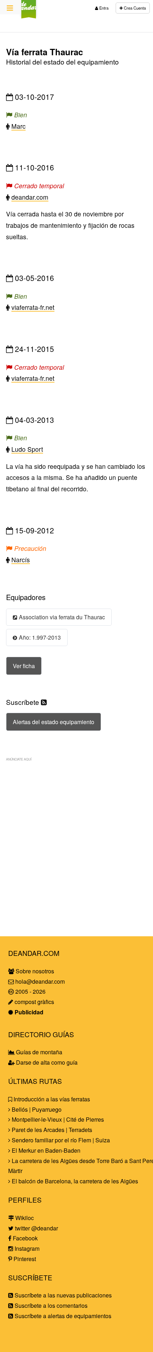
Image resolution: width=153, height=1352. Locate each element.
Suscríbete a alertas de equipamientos (62, 1316)
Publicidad (28, 1012)
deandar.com (29, 197)
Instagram (26, 1248)
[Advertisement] (76, 842)
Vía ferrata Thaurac (44, 52)
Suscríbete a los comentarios (50, 1305)
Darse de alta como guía (46, 1062)
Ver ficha (24, 666)
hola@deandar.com (40, 981)
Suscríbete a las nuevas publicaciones (62, 1295)
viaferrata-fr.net (32, 307)
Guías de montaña (38, 1052)
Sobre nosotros (34, 971)
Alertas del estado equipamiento (53, 722)
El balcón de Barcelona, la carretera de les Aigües (74, 1181)
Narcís (20, 559)
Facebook (24, 1238)
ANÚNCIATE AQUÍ (18, 759)
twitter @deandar (36, 1228)
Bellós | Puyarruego (36, 1109)
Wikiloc (24, 1218)
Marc (18, 126)
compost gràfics (33, 1002)
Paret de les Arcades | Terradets (51, 1130)
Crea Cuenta (134, 8)
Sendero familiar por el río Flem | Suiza (60, 1140)
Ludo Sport (27, 449)
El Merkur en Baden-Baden (45, 1150)
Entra (103, 8)
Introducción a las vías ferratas (51, 1099)
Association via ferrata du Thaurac (62, 617)
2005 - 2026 (30, 991)
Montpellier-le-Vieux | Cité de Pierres (57, 1119)
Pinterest (24, 1259)
